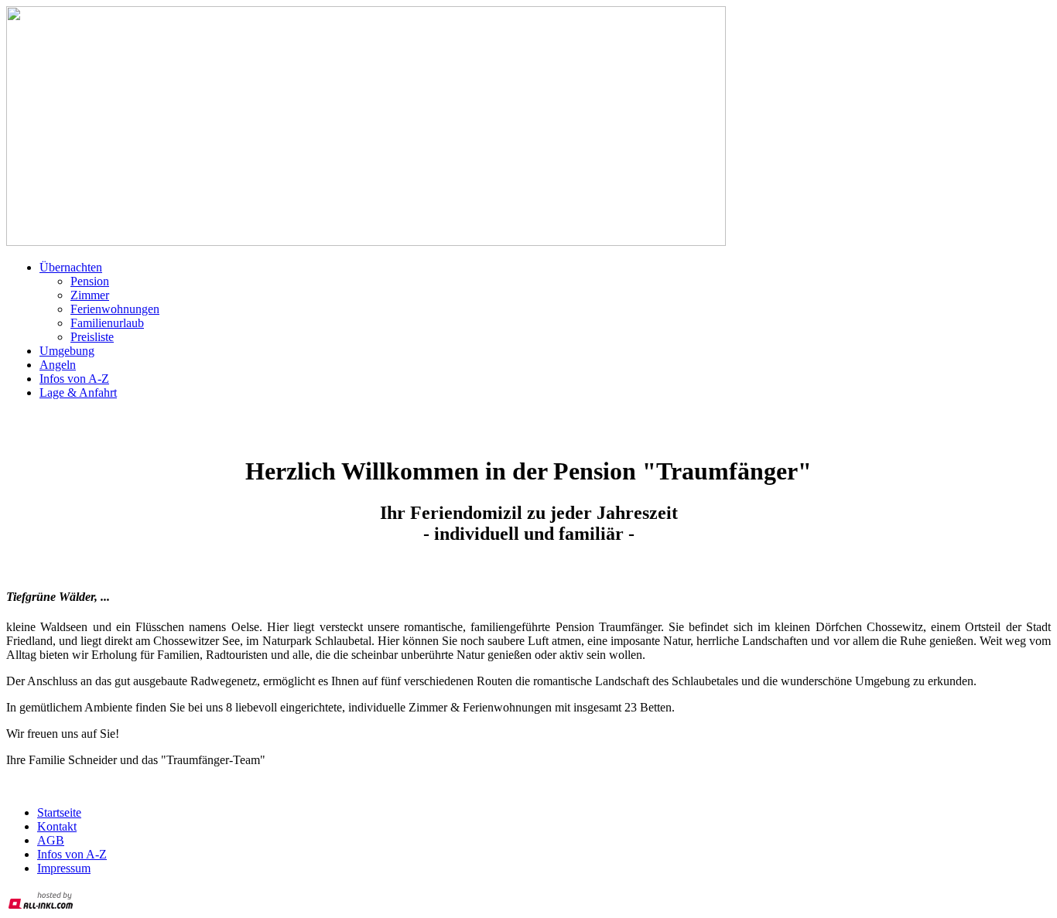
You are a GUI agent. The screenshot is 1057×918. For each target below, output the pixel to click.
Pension (89, 281)
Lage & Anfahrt (78, 392)
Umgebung (66, 350)
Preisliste (92, 336)
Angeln (57, 364)
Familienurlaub (107, 322)
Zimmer (89, 295)
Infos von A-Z (74, 378)
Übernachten (70, 267)
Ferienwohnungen (114, 309)
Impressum (64, 868)
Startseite (59, 812)
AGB (50, 840)
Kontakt (57, 826)
